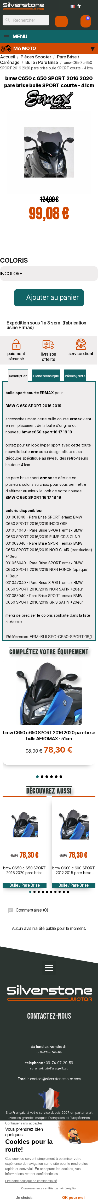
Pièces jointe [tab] (75, 376)
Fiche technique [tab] (46, 376)
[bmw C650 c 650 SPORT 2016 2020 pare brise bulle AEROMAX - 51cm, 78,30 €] (49, 712)
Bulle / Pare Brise (24, 885)
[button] (85, 21)
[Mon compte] (61, 21)
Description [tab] (18, 376)
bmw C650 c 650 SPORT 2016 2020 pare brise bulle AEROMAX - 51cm (24, 870)
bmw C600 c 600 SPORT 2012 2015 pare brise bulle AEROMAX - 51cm (73, 870)
